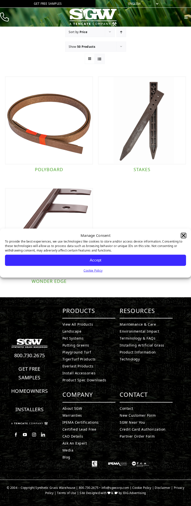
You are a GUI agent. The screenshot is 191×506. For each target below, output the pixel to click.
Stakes (142, 169)
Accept (95, 260)
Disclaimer (162, 488)
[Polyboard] (49, 120)
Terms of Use (66, 493)
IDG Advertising (134, 493)
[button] (183, 235)
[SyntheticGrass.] (93, 10)
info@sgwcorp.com (115, 488)
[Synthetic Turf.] (29, 340)
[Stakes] (142, 120)
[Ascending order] (121, 32)
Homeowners (29, 391)
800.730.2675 (29, 355)
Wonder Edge (49, 281)
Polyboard (49, 169)
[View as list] (99, 59)
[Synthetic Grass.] (29, 424)
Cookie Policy (93, 270)
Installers (29, 409)
